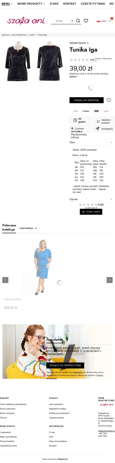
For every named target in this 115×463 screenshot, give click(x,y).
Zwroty (3, 417)
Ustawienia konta (8, 445)
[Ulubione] (86, 20)
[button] (78, 20)
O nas (52, 432)
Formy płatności (7, 408)
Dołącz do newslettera (65, 365)
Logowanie (5, 432)
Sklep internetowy (54, 459)
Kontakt (53, 445)
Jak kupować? (56, 404)
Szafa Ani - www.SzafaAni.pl (13, 35)
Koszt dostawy (7, 413)
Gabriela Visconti (77, 42)
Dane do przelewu (58, 441)
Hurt (51, 436)
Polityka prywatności (59, 413)
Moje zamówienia (8, 436)
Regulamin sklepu (57, 408)
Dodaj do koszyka (86, 100)
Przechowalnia (7, 441)
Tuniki (31, 35)
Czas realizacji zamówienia (13, 404)
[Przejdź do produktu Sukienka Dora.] (41, 267)
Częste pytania (56, 417)
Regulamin (78, 372)
